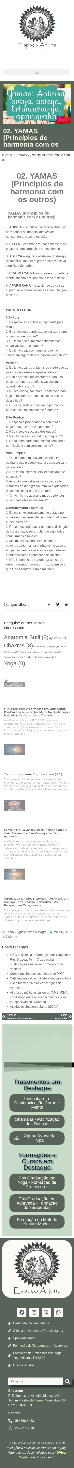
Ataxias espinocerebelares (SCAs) (34, 1006)
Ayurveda (57, 638)
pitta (30, 657)
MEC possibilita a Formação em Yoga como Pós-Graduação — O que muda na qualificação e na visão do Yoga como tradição (37, 712)
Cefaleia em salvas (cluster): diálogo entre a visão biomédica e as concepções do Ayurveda (35, 833)
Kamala (12, 652)
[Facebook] (21, 1312)
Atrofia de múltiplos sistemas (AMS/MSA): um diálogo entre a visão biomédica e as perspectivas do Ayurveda (36, 902)
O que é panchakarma (31, 652)
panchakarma (52, 652)
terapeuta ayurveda (46, 657)
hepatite (53, 646)
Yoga (14, 663)
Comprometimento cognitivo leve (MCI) (33, 774)
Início (5, 155)
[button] (37, 72)
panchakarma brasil (15, 657)
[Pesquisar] (67, 1381)
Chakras (18, 645)
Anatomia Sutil (26, 637)
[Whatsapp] (58, 1312)
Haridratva (40, 646)
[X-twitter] (46, 1312)
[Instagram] (34, 1312)
